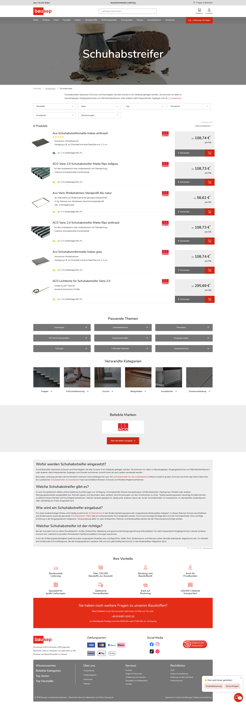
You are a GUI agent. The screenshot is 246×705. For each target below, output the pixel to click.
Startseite (37, 88)
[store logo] (46, 11)
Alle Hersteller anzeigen (122, 440)
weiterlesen (176, 98)
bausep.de (109, 697)
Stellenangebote (90, 675)
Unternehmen (89, 670)
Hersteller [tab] (40, 106)
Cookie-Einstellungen (184, 697)
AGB (172, 670)
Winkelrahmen (95, 513)
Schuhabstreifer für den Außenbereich (130, 476)
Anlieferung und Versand (135, 677)
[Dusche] (96, 381)
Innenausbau (50, 88)
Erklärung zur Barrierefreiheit (181, 677)
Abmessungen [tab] (87, 115)
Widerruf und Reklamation (197, 644)
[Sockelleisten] (157, 381)
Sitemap (87, 683)
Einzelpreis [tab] (41, 115)
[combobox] (127, 11)
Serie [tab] (83, 106)
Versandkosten (208, 548)
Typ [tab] (127, 106)
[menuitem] (35, 20)
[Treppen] (35, 381)
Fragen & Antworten (204, 2)
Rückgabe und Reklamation (136, 680)
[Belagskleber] (127, 381)
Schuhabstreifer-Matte (81, 516)
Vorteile (129, 684)
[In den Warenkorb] (210, 153)
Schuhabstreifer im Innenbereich (65, 479)
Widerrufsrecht (176, 680)
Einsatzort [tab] (175, 106)
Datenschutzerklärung (179, 674)
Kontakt (129, 670)
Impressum (88, 679)
